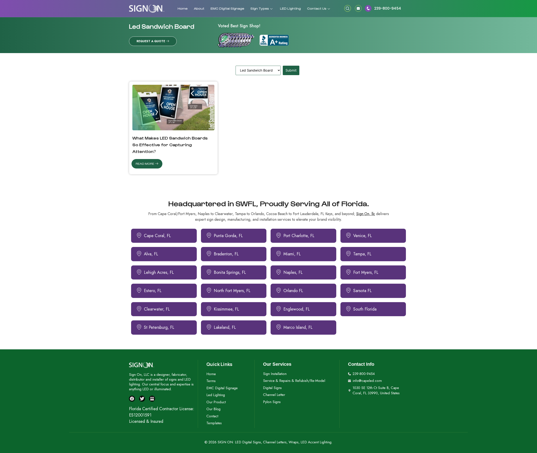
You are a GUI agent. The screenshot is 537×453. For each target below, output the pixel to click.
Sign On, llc (365, 214)
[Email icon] (359, 8)
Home (183, 8)
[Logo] (146, 8)
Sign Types (259, 8)
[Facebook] (132, 399)
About (199, 8)
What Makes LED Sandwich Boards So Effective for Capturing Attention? (170, 144)
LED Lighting (290, 8)
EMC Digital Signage (227, 8)
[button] (347, 8)
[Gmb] (152, 399)
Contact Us (316, 8)
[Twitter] (142, 399)
